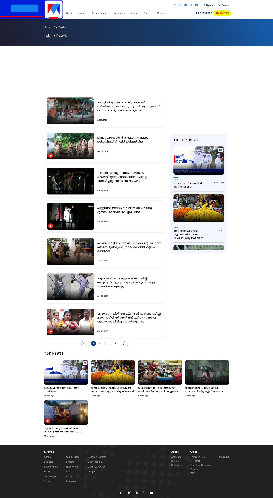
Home (69, 13)
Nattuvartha (119, 13)
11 (116, 344)
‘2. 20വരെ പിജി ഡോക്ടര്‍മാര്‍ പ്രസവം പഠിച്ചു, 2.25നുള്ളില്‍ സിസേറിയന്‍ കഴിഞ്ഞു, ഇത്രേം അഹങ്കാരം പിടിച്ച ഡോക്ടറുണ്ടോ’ (129, 318)
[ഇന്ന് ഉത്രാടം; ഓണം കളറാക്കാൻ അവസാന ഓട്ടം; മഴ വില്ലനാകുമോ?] (198, 208)
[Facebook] (191, 5)
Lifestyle (70, 462)
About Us (176, 457)
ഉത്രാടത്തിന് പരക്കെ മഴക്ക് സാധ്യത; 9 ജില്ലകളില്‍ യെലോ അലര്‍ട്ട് (204, 389)
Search (225, 5)
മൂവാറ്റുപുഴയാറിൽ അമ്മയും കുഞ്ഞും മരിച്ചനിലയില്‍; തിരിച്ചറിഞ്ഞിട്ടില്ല (122, 140)
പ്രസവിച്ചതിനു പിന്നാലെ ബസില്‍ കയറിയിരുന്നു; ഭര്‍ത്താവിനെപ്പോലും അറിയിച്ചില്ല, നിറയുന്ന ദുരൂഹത (122, 177)
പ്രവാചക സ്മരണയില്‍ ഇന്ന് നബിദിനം (187, 185)
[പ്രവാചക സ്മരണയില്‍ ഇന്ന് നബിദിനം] (198, 160)
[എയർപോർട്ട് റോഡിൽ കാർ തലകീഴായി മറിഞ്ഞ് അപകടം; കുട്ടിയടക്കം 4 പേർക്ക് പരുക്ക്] (66, 412)
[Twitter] (180, 5)
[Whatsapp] (174, 5)
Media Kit (224, 457)
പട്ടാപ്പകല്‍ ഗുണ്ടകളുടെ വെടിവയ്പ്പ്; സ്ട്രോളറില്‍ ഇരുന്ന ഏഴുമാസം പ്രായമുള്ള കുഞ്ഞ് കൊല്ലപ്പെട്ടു (126, 282)
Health (47, 471)
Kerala (82, 13)
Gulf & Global (73, 457)
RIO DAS (195, 461)
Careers (175, 461)
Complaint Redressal (200, 465)
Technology (50, 476)
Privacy (194, 469)
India (68, 471)
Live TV (224, 13)
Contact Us (176, 465)
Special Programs (97, 457)
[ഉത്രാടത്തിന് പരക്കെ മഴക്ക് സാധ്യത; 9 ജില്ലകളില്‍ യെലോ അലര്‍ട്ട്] (207, 372)
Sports (147, 13)
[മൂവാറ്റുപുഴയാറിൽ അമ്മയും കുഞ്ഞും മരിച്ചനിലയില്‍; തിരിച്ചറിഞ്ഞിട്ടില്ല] (70, 146)
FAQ (192, 473)
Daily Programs (95, 462)
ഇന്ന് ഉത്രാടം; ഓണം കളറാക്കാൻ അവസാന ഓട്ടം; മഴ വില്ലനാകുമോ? (188, 234)
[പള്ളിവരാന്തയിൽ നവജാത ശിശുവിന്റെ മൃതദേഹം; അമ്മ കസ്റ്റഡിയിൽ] (70, 216)
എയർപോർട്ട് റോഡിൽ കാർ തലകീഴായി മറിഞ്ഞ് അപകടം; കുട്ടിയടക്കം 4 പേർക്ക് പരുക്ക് (62, 430)
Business (48, 462)
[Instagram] (185, 5)
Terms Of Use (197, 457)
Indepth (91, 471)
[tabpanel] (66, 378)
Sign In (209, 5)
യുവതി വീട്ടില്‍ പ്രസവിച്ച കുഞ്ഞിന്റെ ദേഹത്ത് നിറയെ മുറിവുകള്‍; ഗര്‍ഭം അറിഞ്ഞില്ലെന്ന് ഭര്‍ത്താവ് (129, 247)
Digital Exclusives (96, 466)
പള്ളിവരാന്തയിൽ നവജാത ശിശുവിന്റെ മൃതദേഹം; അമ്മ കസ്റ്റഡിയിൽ (124, 210)
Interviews (71, 481)
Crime (134, 13)
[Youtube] (196, 5)
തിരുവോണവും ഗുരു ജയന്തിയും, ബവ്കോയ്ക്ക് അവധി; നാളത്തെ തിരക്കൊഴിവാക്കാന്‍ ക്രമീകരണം (158, 389)
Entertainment (99, 13)
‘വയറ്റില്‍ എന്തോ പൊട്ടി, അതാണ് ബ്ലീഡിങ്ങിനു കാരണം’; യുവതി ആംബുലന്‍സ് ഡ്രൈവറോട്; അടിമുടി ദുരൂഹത (128, 106)
